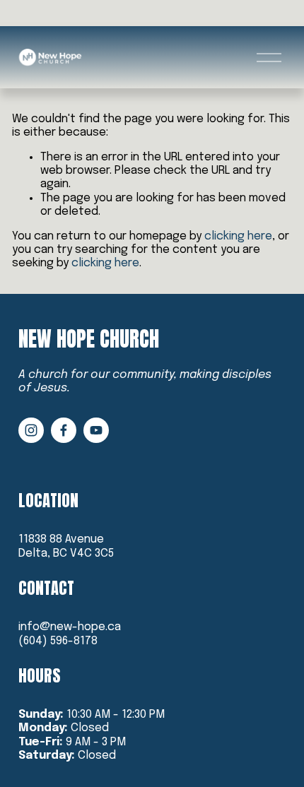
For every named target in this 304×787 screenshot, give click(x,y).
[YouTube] (96, 430)
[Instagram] (31, 430)
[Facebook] (63, 430)
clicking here (238, 236)
